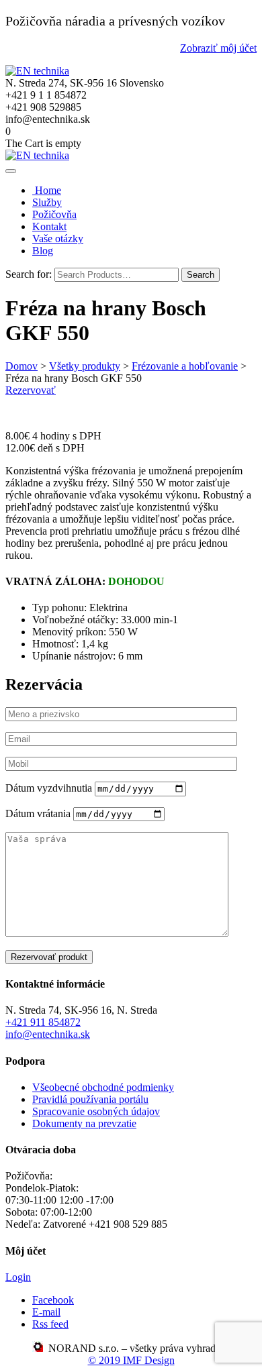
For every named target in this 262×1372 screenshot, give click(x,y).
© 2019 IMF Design (131, 1360)
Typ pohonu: (60, 607)
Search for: (28, 274)
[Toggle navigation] (10, 171)
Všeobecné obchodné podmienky (103, 1087)
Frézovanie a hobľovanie (185, 366)
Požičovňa (54, 214)
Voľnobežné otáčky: (76, 619)
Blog (42, 250)
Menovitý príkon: (70, 631)
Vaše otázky (57, 238)
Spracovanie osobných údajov (96, 1111)
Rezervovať (30, 390)
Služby (47, 202)
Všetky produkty (84, 366)
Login (18, 1277)
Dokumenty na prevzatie (84, 1123)
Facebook (53, 1300)
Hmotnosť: (56, 643)
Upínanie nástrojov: (75, 656)
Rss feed (50, 1324)
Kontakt (49, 226)
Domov (21, 366)
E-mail (46, 1312)
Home (46, 190)
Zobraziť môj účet (218, 48)
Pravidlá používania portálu (90, 1099)
